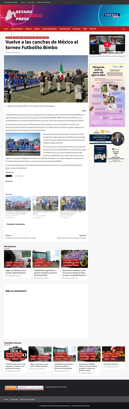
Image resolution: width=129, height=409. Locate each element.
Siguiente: (71, 236)
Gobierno (28, 29)
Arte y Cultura (67, 260)
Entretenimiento (18, 37)
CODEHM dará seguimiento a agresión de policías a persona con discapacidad (45, 273)
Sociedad (45, 37)
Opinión (8, 265)
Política (15, 265)
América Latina (108, 353)
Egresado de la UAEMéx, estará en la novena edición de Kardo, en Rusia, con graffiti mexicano (74, 273)
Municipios (38, 265)
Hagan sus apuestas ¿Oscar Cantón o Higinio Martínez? (16, 271)
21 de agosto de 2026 (12, 276)
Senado (37, 29)
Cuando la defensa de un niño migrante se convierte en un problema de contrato (15, 366)
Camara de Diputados (49, 29)
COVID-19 (92, 29)
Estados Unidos (18, 353)
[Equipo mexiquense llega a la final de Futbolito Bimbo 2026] (73, 203)
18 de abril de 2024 (12, 52)
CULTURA (75, 260)
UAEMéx (76, 265)
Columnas (9, 262)
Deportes (8, 37)
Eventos (77, 262)
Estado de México (17, 29)
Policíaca (45, 265)
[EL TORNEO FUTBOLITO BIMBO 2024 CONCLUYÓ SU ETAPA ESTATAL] (18, 203)
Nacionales (76, 29)
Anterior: (21, 236)
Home (23, 2)
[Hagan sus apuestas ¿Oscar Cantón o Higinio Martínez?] (17, 259)
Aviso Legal (30, 2)
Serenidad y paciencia (111, 364)
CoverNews (75, 406)
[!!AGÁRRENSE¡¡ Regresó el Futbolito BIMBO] (45, 203)
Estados (38, 37)
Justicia (48, 262)
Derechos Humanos (40, 260)
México (8, 359)
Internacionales (64, 29)
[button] (123, 29)
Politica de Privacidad (43, 2)
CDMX (85, 29)
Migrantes (15, 359)
